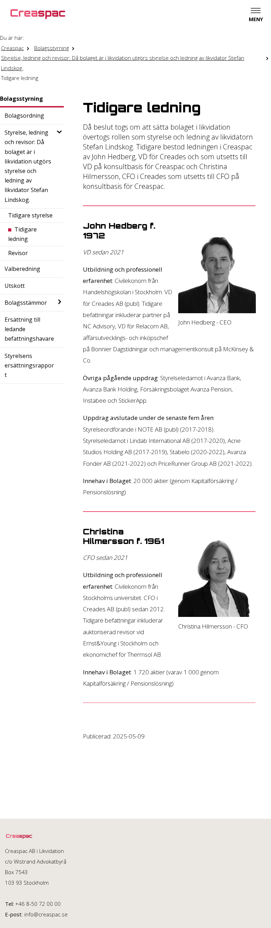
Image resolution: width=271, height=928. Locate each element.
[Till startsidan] (37, 14)
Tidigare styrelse (30, 215)
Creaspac (12, 47)
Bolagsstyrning (51, 47)
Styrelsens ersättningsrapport (29, 365)
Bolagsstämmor (26, 303)
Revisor (18, 253)
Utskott (15, 286)
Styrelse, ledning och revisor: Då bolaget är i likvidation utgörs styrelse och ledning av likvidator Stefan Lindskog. (122, 63)
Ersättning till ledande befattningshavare (29, 329)
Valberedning (22, 269)
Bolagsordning (24, 115)
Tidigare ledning (19, 77)
